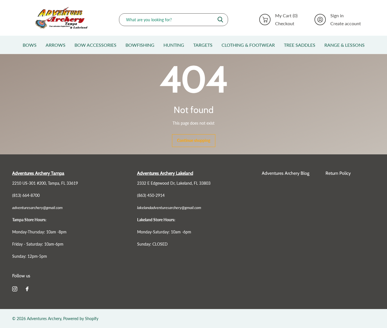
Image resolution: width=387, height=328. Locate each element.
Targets (202, 45)
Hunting (173, 45)
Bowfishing (140, 45)
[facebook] (27, 289)
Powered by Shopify (80, 318)
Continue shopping (193, 140)
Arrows (55, 45)
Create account (345, 23)
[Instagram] (14, 288)
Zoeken (220, 19)
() (286, 15)
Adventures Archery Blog (285, 173)
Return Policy (338, 173)
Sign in (337, 15)
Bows (30, 45)
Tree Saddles (299, 45)
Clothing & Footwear (248, 45)
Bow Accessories (95, 45)
